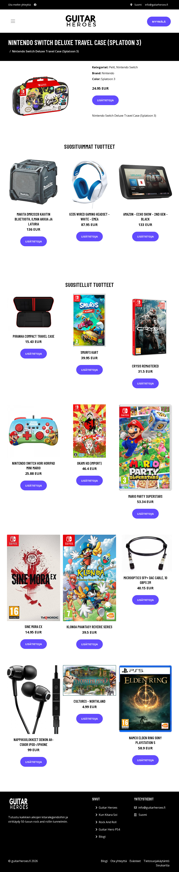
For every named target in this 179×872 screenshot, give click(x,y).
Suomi (138, 4)
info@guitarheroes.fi (156, 4)
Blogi (102, 837)
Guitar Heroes (108, 807)
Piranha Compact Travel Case (33, 336)
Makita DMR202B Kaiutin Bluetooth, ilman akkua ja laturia (33, 219)
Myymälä (159, 21)
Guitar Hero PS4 (109, 829)
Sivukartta (162, 865)
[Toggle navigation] (13, 21)
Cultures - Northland (89, 701)
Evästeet (135, 861)
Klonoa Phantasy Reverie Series (89, 627)
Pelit (112, 67)
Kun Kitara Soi (108, 815)
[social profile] (35, 4)
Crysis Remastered (145, 366)
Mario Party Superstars (145, 496)
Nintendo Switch (127, 67)
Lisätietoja (105, 100)
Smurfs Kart (89, 352)
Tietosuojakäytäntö (156, 861)
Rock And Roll (107, 822)
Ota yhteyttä (118, 861)
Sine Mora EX (33, 626)
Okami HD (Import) (89, 463)
